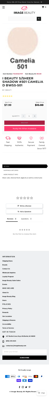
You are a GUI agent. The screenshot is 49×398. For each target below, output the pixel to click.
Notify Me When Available (24, 128)
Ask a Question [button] (25, 211)
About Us (5, 292)
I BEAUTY (8, 90)
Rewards (5, 312)
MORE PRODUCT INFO (11, 174)
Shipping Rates (7, 261)
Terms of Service (8, 328)
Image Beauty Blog (8, 296)
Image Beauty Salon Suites (11, 280)
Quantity (16, 116)
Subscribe (24, 358)
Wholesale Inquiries (9, 273)
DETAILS (6, 166)
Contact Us (6, 269)
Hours (4, 300)
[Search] (39, 19)
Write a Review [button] (25, 206)
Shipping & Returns (8, 320)
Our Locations (7, 316)
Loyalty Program (8, 276)
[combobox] (22, 19)
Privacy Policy (7, 308)
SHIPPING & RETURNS (11, 170)
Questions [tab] (25, 219)
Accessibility (6, 324)
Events (4, 284)
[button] (3, 7)
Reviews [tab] (10, 219)
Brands (4, 265)
